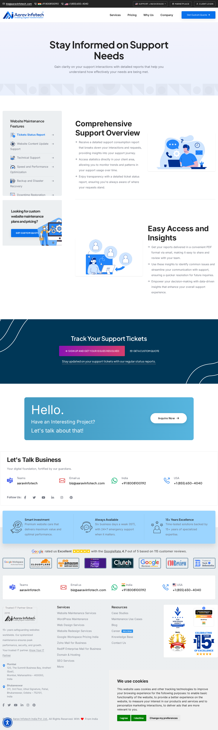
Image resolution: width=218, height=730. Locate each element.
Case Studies (120, 613)
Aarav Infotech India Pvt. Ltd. (30, 718)
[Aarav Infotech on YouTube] (43, 497)
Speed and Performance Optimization (29, 169)
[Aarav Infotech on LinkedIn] (52, 497)
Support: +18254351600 (151, 4)
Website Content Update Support (29, 146)
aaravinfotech (27, 483)
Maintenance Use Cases (127, 619)
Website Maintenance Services (76, 613)
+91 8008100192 (50, 4)
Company (166, 15)
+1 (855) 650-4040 (78, 4)
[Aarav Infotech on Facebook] (25, 497)
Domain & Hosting (68, 654)
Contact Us (119, 642)
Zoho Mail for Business (71, 642)
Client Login (206, 4)
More (60, 666)
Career (116, 631)
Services (115, 15)
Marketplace (182, 4)
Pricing (132, 15)
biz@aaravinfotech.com (19, 4)
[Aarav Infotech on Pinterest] (71, 497)
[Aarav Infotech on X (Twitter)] (34, 497)
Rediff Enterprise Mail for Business (79, 648)
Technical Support (28, 157)
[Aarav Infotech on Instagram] (61, 497)
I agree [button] (124, 718)
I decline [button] (139, 718)
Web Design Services (70, 625)
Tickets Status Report (30, 134)
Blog (114, 625)
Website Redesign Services (74, 631)
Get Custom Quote (27, 233)
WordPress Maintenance (72, 619)
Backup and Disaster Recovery (26, 183)
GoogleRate (115, 551)
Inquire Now (167, 418)
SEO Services (65, 660)
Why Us (148, 15)
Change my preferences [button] (164, 718)
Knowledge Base (122, 637)
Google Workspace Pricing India (77, 637)
